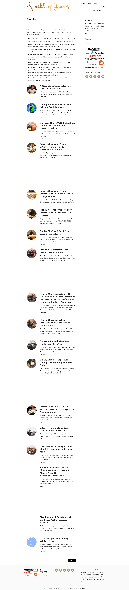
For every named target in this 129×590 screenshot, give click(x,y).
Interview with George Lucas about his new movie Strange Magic (56, 449)
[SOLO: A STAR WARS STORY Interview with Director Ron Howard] (32, 214)
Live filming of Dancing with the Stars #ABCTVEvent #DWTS (55, 520)
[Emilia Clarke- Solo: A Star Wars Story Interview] (32, 235)
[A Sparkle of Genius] (48, 7)
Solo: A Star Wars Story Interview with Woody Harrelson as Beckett (53, 147)
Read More (42, 99)
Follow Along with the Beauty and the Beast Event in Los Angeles (48, 54)
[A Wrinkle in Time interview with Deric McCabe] (32, 89)
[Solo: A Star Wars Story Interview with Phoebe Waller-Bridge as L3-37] (32, 195)
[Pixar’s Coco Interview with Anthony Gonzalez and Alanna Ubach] (32, 324)
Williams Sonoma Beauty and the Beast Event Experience (45, 49)
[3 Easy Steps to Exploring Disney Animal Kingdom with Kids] (32, 363)
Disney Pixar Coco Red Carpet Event (39, 62)
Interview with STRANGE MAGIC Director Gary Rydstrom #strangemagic (57, 409)
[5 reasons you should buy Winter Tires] (32, 542)
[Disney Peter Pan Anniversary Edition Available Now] (32, 108)
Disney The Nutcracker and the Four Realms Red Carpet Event (47, 39)
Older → (72, 560)
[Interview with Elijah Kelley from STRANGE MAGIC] (32, 431)
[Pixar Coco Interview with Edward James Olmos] (32, 253)
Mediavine (84, 588)
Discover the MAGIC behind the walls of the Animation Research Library (57, 125)
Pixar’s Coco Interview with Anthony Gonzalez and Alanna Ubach (55, 323)
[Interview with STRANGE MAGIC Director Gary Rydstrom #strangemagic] (32, 410)
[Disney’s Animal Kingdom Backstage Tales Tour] (32, 345)
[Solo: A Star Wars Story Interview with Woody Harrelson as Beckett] (32, 148)
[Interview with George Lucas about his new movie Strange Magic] (32, 450)
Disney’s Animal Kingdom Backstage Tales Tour (42, 44)
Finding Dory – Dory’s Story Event (38, 67)
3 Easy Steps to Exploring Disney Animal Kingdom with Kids (56, 362)
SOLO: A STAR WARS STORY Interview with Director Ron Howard (56, 213)
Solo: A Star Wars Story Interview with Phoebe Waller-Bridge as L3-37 (57, 194)
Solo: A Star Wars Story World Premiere (40, 72)
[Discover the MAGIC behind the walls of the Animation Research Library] (32, 126)
